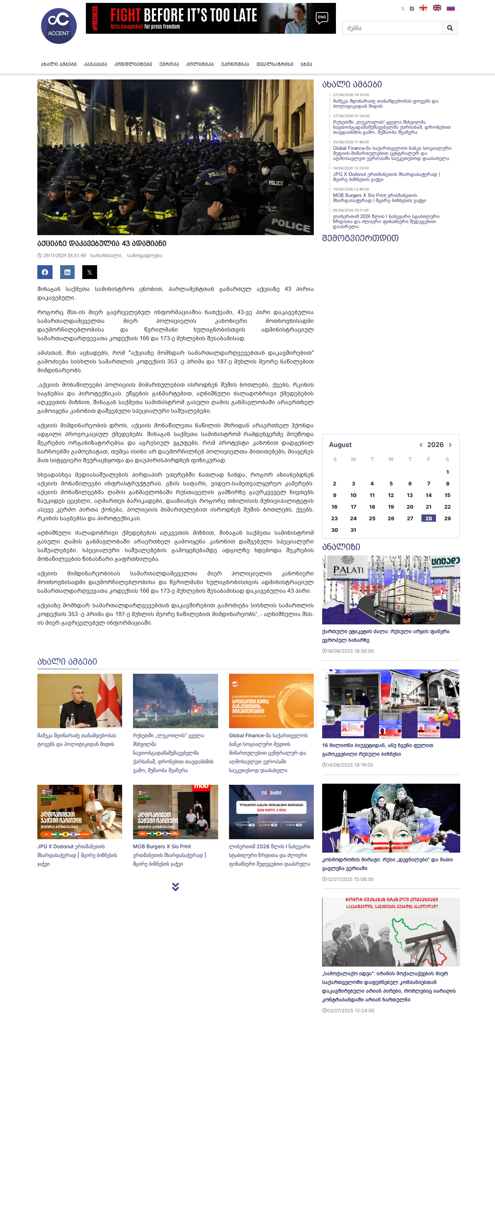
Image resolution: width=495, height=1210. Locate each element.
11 (372, 495)
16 (334, 507)
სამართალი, (107, 255)
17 (353, 507)
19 (391, 507)
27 (410, 518)
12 (391, 495)
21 (429, 507)
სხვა (306, 64)
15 (447, 495)
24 (353, 518)
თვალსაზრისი (275, 64)
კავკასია (95, 64)
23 (334, 518)
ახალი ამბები (59, 64)
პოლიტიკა (200, 64)
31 (353, 530)
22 (447, 507)
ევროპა (169, 64)
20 (410, 507)
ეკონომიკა (235, 64)
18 (372, 507)
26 (391, 518)
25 (372, 518)
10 (353, 495)
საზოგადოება (144, 255)
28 (428, 518)
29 (447, 518)
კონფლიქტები (133, 64)
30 (334, 530)
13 (410, 495)
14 (429, 495)
